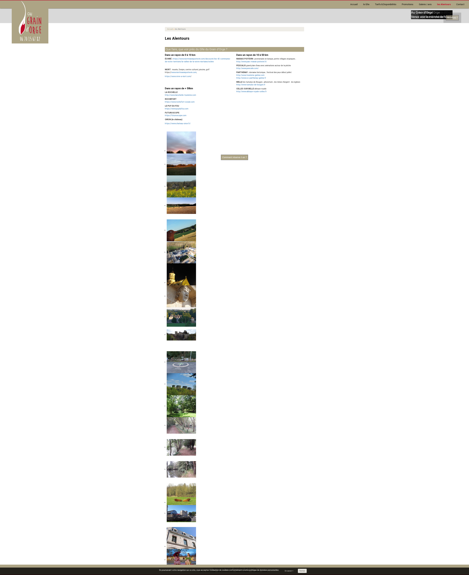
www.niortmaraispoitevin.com (184, 72)
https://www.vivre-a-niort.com (178, 76)
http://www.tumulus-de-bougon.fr (250, 85)
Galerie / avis (425, 4)
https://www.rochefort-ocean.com (180, 102)
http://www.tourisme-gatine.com (250, 75)
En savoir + (289, 571)
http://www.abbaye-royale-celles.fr (251, 91)
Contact (460, 4)
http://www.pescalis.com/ (247, 68)
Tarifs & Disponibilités (385, 4)
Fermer (302, 571)
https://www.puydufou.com (176, 109)
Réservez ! (452, 17)
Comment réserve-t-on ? (234, 157)
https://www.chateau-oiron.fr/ (178, 123)
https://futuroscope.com (176, 115)
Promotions (407, 4)
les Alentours (444, 4)
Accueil (354, 4)
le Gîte (366, 4)
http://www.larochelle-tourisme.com (180, 95)
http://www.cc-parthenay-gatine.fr (251, 78)
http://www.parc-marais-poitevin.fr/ (251, 61)
